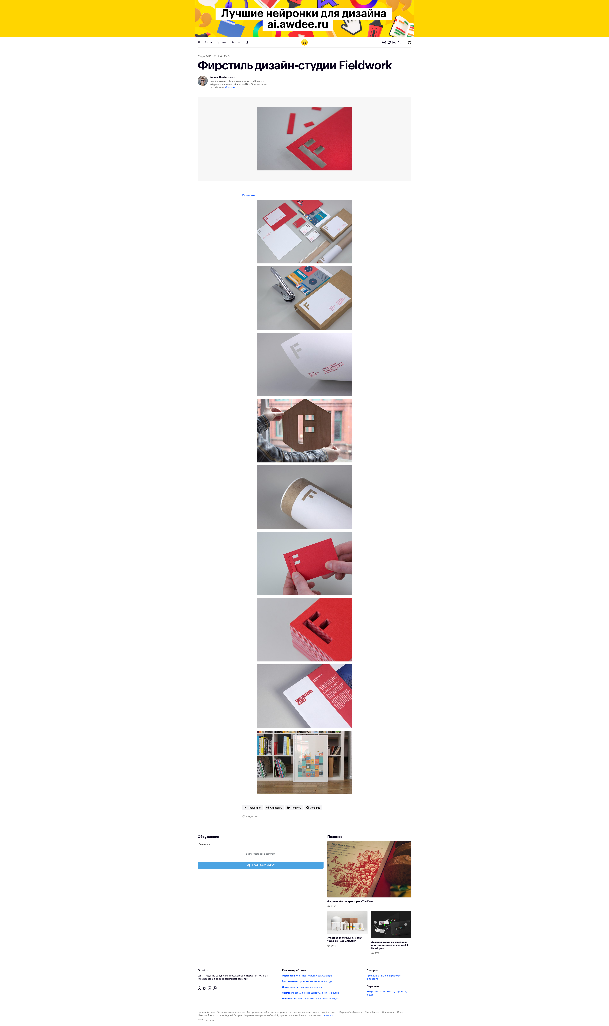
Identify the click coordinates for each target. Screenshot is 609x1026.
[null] (252, 807)
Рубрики (221, 42)
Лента (208, 42)
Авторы (236, 42)
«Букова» (230, 87)
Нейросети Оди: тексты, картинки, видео (387, 993)
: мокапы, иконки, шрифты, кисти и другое (310, 993)
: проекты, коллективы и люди (307, 981)
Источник (248, 195)
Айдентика (252, 816)
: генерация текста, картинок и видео (310, 998)
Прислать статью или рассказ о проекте (383, 977)
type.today (326, 1015)
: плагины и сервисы (302, 987)
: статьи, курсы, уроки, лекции (307, 976)
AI (199, 42)
